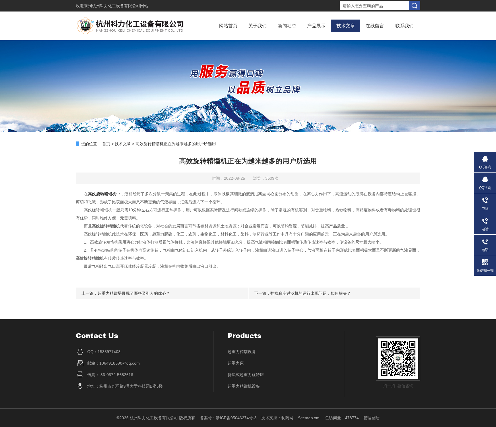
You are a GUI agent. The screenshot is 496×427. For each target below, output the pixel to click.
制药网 (287, 417)
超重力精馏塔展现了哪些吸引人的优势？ (134, 293)
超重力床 (236, 363)
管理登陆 (371, 417)
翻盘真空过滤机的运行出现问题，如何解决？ (310, 293)
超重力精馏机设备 (244, 386)
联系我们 (404, 25)
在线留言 (375, 25)
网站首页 (228, 25)
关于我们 (257, 25)
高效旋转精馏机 (102, 194)
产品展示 (316, 25)
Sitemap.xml (309, 417)
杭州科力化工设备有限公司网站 (120, 5)
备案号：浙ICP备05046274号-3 (228, 417)
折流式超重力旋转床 (246, 374)
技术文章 (345, 25)
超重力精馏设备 (242, 351)
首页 (106, 143)
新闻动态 (287, 25)
